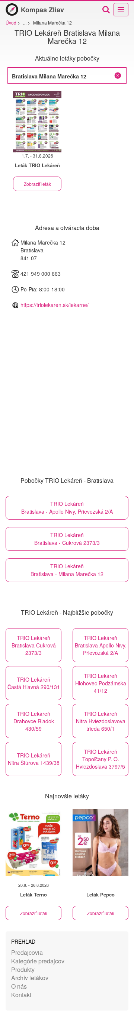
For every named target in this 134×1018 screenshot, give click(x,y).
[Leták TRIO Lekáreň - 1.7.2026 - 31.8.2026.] (37, 121)
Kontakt (21, 994)
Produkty (23, 969)
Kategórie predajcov (37, 961)
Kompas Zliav (42, 9)
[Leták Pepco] (100, 842)
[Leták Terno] (33, 842)
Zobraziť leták (37, 184)
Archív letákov (29, 977)
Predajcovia (27, 952)
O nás (19, 986)
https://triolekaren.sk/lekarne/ (54, 304)
